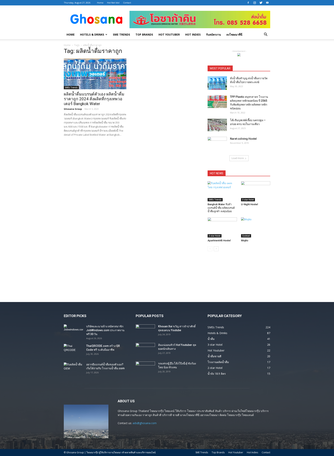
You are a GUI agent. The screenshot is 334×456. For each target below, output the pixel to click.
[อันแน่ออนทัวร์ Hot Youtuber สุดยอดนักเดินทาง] (145, 349)
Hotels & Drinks (92, 34)
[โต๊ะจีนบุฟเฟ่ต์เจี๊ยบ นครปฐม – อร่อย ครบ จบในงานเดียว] (217, 125)
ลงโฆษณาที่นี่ (234, 34)
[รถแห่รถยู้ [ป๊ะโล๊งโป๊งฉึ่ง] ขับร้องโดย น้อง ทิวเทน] (145, 368)
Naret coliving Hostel (243, 138)
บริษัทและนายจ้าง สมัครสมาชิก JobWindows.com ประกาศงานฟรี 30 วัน (105, 330)
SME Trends (121, 34)
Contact (127, 2)
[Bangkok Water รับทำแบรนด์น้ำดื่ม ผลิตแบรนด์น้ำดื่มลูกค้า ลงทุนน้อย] (222, 191)
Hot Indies (193, 34)
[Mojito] (255, 227)
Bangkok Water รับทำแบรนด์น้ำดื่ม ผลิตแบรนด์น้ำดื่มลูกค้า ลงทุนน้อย (221, 208)
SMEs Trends (71, 87)
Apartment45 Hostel (219, 240)
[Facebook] (248, 2)
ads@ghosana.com (145, 423)
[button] (265, 35)
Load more (238, 158)
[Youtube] (267, 2)
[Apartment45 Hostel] (222, 227)
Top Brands (144, 34)
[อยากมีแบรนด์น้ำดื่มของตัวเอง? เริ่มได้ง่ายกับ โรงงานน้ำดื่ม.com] (73, 369)
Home (100, 2)
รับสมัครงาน (213, 34)
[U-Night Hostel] (255, 191)
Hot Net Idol (113, 2)
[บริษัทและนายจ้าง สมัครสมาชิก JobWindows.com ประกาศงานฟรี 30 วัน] (73, 331)
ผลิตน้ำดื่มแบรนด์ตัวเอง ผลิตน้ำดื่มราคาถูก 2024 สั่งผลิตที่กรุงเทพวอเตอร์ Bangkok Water (94, 99)
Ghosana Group (73, 108)
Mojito (244, 240)
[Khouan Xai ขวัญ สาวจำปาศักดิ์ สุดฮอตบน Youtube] (145, 331)
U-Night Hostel (249, 204)
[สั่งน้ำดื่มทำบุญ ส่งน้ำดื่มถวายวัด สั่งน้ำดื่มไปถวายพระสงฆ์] (217, 83)
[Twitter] (261, 2)
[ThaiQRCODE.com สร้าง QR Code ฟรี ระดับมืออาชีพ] (73, 350)
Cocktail (246, 235)
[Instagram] (254, 2)
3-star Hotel (248, 199)
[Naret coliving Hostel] (217, 143)
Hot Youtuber (169, 34)
